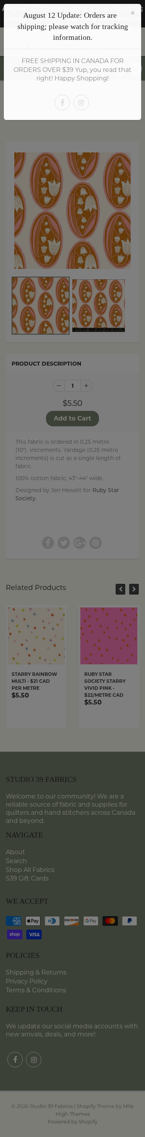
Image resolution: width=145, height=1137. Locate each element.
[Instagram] (81, 102)
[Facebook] (62, 102)
